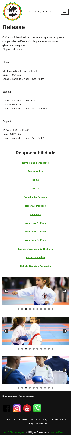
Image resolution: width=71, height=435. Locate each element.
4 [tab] (30, 309)
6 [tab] (37, 309)
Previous (6, 291)
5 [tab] (34, 309)
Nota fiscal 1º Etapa (36, 223)
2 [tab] (22, 309)
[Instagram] (17, 411)
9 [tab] (49, 309)
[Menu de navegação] (65, 12)
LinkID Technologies (13, 432)
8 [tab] (45, 309)
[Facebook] (6, 411)
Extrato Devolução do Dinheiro (35, 249)
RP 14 (35, 188)
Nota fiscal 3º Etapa (36, 240)
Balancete (35, 214)
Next (65, 291)
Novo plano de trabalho (35, 162)
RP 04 (35, 180)
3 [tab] (26, 309)
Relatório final (35, 171)
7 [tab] (41, 309)
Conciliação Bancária (36, 197)
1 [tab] (18, 309)
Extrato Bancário (35, 257)
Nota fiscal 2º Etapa (36, 231)
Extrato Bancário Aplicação (35, 266)
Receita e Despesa (35, 206)
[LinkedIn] (37, 411)
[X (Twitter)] (27, 411)
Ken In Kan (57, 432)
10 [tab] (52, 309)
